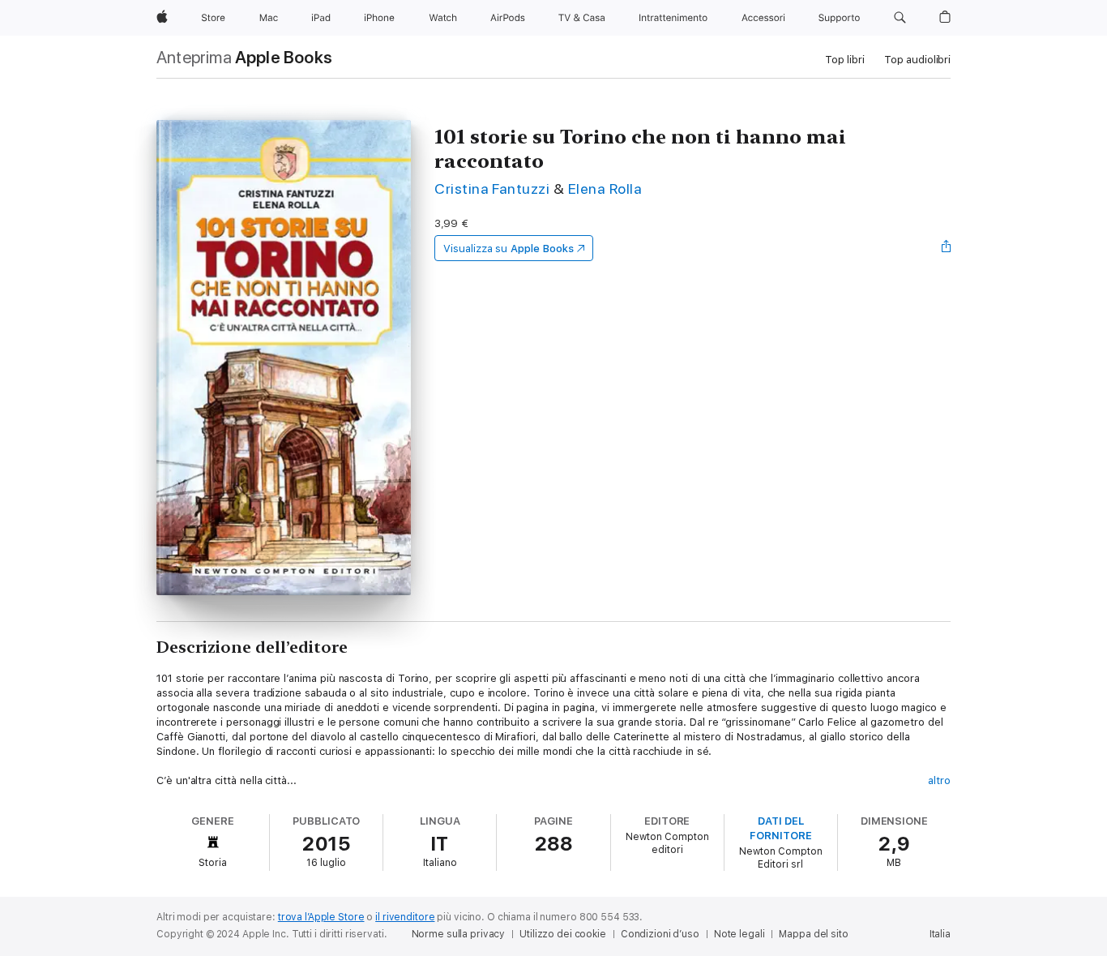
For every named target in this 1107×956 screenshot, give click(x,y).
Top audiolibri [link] (917, 60)
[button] (900, 18)
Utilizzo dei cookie (562, 934)
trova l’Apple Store (321, 917)
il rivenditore (404, 917)
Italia (940, 934)
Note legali (739, 934)
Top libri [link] (845, 60)
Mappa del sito (813, 934)
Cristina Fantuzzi (491, 188)
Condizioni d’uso (660, 934)
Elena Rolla (605, 188)
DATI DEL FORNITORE (780, 828)
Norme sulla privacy (459, 934)
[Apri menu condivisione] (946, 248)
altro (939, 780)
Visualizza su (508, 248)
